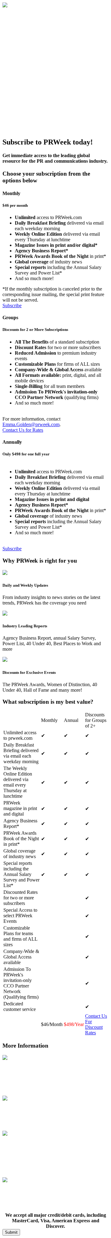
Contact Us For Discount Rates (96, 1024)
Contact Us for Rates (22, 430)
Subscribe (12, 305)
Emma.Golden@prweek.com (31, 424)
